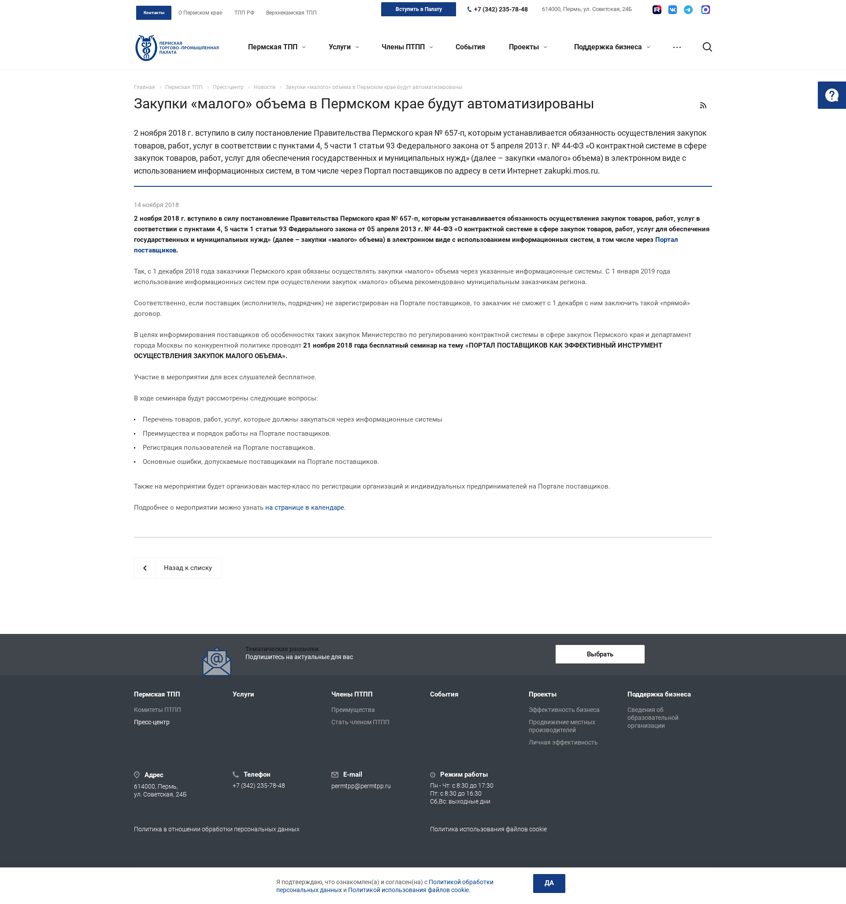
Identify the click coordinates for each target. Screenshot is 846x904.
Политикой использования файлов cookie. (409, 889)
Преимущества (353, 709)
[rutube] (657, 9)
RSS (703, 105)
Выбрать (600, 654)
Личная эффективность (563, 742)
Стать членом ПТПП (360, 722)
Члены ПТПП (404, 47)
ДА (549, 883)
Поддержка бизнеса (609, 47)
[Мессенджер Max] (705, 9)
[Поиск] (703, 47)
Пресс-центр (152, 722)
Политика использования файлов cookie (488, 829)
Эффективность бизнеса (564, 709)
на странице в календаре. (305, 507)
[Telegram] (688, 9)
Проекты (525, 47)
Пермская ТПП (273, 47)
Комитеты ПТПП (157, 709)
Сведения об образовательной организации (653, 717)
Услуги (340, 47)
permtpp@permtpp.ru (361, 785)
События (470, 47)
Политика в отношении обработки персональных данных (217, 829)
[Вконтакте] (672, 9)
